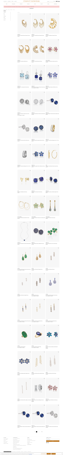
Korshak (29, 451)
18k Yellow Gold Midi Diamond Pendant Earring (38, 35)
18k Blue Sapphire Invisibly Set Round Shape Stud (52, 113)
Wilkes (12, 1)
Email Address (47, 438)
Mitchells (5, 1)
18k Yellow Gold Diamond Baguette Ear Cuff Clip (52, 140)
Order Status (15, 447)
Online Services (15, 439)
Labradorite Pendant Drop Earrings (50, 217)
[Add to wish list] (30, 14)
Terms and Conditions (16, 441)
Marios (15, 1)
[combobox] (50, 1)
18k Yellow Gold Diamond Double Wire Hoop (23, 217)
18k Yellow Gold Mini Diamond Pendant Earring (24, 35)
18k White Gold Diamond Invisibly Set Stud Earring (38, 113)
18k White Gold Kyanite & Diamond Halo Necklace (24, 243)
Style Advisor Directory (16, 438)
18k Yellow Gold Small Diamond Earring (37, 61)
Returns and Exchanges (16, 440)
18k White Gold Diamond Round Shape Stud (23, 140)
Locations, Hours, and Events (31, 440)
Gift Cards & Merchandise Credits (17, 448)
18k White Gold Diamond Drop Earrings (51, 373)
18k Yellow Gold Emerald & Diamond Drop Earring (24, 269)
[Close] (62, 454)
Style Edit (28, 441)
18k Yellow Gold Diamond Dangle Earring (37, 269)
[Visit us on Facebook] (46, 442)
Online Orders (5, 439)
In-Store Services (29, 439)
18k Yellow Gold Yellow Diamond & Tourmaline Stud (38, 217)
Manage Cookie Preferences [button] (17, 449)
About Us (28, 438)
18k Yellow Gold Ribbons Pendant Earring (51, 35)
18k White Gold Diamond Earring (50, 269)
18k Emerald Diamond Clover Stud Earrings (51, 243)
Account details (6, 438)
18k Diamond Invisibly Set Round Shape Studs (52, 426)
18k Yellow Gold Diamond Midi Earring (22, 61)
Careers (28, 443)
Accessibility (14, 446)
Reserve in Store (6, 443)
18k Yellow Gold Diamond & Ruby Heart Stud (52, 61)
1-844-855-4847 (29, 444)
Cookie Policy (30, 454)
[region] (31, 454)
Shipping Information (16, 442)
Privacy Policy (15, 443)
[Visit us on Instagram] (48, 442)
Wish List (5, 440)
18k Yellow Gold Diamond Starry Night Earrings (38, 373)
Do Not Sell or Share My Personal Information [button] (19, 445)
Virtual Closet (6, 441)
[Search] (53, 1)
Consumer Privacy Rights (16, 444)
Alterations (5, 442)
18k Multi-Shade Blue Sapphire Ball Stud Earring (38, 140)
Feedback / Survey (29, 442)
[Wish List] (57, 1)
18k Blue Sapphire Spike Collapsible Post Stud (38, 243)
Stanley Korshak (31, 1)
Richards (9, 1)
